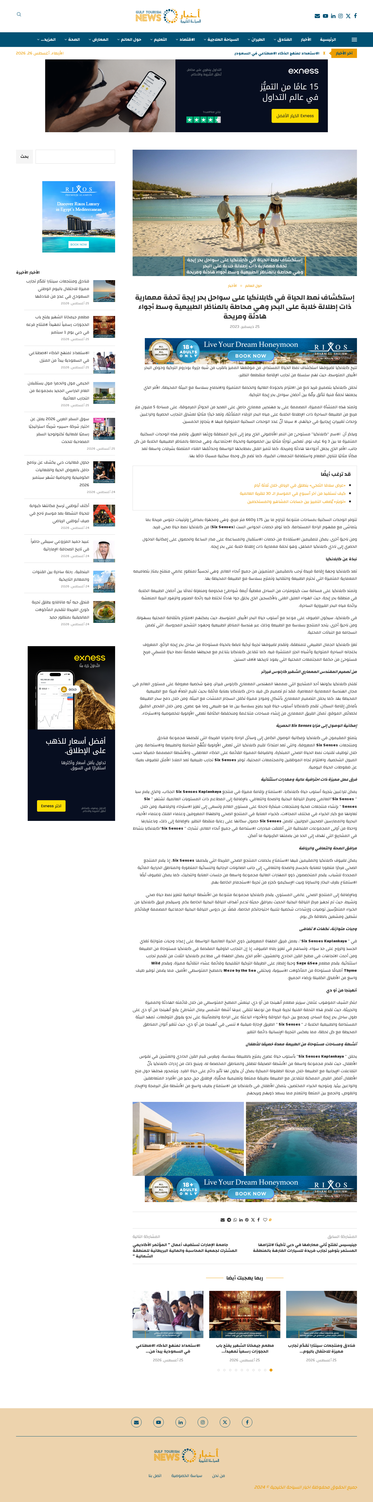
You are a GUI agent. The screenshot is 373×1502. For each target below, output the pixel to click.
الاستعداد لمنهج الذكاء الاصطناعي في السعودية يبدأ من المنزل (59, 356)
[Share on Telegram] (229, 1220)
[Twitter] (348, 16)
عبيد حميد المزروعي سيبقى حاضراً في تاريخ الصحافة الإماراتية (60, 545)
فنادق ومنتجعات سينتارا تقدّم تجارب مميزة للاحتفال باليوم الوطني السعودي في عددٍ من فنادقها (57, 289)
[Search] (19, 16)
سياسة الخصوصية (186, 1476)
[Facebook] (355, 16)
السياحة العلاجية (223, 39)
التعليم (160, 39)
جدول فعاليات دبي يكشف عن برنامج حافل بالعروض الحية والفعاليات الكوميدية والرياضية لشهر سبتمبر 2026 (58, 474)
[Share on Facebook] (258, 1220)
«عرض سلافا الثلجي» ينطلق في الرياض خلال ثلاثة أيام (300, 485)
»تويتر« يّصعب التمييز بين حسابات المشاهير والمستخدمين (296, 502)
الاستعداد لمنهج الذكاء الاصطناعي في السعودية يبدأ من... (168, 1348)
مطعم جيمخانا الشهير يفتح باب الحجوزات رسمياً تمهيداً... (245, 1348)
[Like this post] (265, 1220)
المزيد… (48, 39)
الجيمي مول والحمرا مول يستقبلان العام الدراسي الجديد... (268, 53)
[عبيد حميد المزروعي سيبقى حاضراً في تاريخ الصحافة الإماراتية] (104, 551)
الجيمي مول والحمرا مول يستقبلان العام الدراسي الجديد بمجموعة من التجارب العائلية (58, 390)
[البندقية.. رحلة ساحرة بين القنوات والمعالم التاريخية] (104, 582)
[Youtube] (325, 16)
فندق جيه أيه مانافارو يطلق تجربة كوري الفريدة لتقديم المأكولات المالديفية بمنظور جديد (60, 609)
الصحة (74, 39)
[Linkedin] (333, 16)
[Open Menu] (354, 39)
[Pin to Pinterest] (247, 1220)
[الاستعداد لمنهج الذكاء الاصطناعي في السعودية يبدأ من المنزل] (168, 1314)
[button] (324, 53)
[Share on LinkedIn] (241, 1220)
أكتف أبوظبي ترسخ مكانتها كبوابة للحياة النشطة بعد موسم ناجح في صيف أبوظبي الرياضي (59, 513)
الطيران (258, 39)
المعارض (100, 39)
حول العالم (131, 39)
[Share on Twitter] (253, 1220)
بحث (24, 156)
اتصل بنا (154, 1476)
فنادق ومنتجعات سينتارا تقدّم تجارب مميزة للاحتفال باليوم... (321, 1348)
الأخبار (306, 39)
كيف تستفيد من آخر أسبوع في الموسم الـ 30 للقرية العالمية (293, 493)
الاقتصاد (187, 39)
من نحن (218, 1476)
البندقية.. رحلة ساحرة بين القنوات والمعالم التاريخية (60, 575)
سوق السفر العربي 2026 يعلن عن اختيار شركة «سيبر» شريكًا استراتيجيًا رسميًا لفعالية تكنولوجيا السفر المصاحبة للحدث (59, 430)
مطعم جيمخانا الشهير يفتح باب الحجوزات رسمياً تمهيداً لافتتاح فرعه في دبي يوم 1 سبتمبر (57, 324)
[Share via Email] (223, 1220)
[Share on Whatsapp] (235, 1220)
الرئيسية (328, 39)
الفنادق (284, 39)
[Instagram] (340, 16)
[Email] (317, 16)
